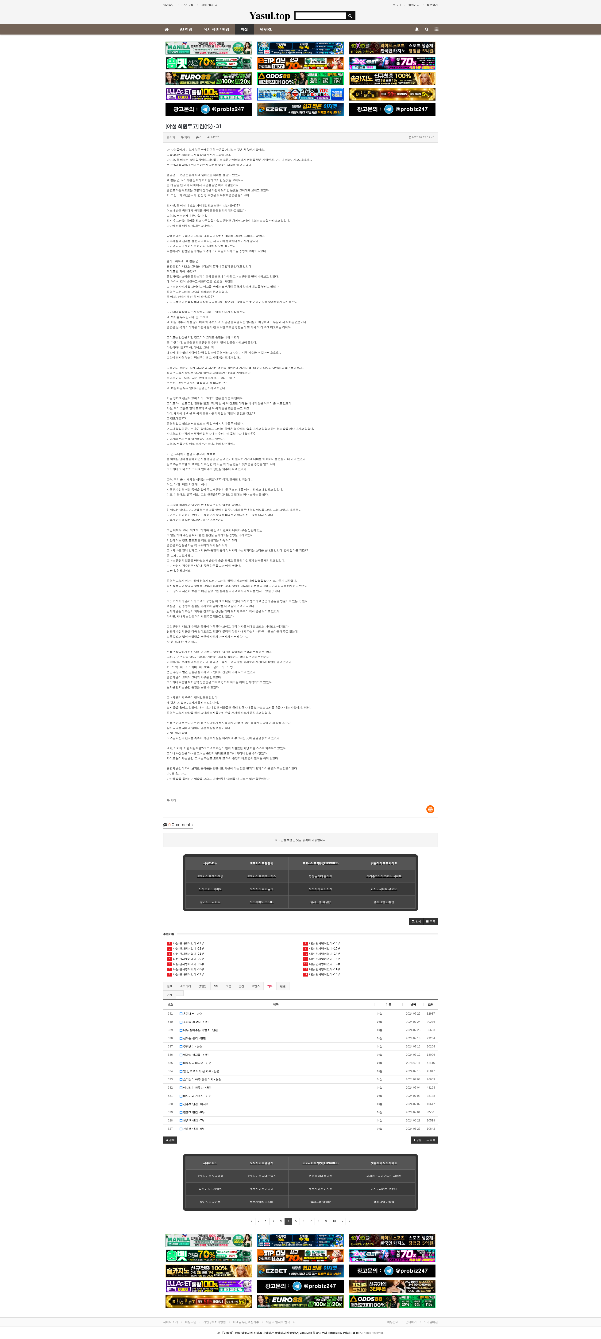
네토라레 (185, 986)
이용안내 (392, 1322)
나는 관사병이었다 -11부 (322, 969)
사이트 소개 (170, 1322)
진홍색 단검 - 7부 (193, 1120)
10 (334, 1221)
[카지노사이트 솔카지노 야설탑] (392, 78)
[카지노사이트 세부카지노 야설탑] (300, 48)
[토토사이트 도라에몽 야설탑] (300, 94)
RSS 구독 (187, 5)
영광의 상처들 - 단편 (195, 1054)
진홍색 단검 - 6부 (193, 1128)
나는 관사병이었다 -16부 (322, 943)
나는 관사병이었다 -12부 (322, 964)
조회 (431, 1004)
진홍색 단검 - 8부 (193, 1112)
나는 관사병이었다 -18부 (186, 969)
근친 (241, 986)
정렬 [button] (418, 1140)
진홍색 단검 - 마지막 (195, 1104)
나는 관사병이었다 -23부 (186, 943)
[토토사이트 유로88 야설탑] (209, 78)
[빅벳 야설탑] (392, 94)
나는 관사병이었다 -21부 (186, 953)
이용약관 (190, 1322)
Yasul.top (269, 15)
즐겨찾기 (168, 5)
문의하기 (411, 1322)
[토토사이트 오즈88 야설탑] (300, 78)
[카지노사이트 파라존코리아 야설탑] (392, 1286)
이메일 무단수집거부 (246, 1322)
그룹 (228, 986)
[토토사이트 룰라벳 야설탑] (209, 94)
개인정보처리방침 (214, 1322)
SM (216, 986)
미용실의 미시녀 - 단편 (197, 1063)
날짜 (413, 1004)
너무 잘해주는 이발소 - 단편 (200, 1030)
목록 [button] (432, 1140)
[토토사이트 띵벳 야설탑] (209, 63)
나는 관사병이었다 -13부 (322, 959)
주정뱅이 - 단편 (192, 1046)
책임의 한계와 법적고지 (281, 1322)
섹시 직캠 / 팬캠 (216, 29)
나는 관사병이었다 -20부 (186, 959)
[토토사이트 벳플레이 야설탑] (300, 63)
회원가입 (414, 5)
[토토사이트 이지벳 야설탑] (300, 109)
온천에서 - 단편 (192, 1013)
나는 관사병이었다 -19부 (186, 964)
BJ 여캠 (186, 29)
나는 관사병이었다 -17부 (186, 974)
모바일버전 (431, 1322)
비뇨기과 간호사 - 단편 (197, 1096)
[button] (416, 921)
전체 (170, 986)
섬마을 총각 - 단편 (194, 1038)
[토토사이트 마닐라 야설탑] (209, 48)
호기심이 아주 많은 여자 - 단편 (201, 1079)
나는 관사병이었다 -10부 (322, 974)
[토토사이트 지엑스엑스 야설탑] (392, 63)
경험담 (202, 986)
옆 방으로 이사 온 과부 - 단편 (200, 1071)
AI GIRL (266, 29)
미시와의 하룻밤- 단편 (196, 1087)
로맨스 (255, 986)
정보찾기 (432, 5)
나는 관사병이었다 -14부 (322, 953)
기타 (173, 800)
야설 (244, 29)
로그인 (397, 5)
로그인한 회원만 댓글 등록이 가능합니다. (300, 840)
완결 (283, 986)
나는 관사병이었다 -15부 (322, 948)
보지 (250, 591)
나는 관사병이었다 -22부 (186, 948)
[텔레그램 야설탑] (209, 109)
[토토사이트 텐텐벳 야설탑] (392, 48)
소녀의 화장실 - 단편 (195, 1022)
